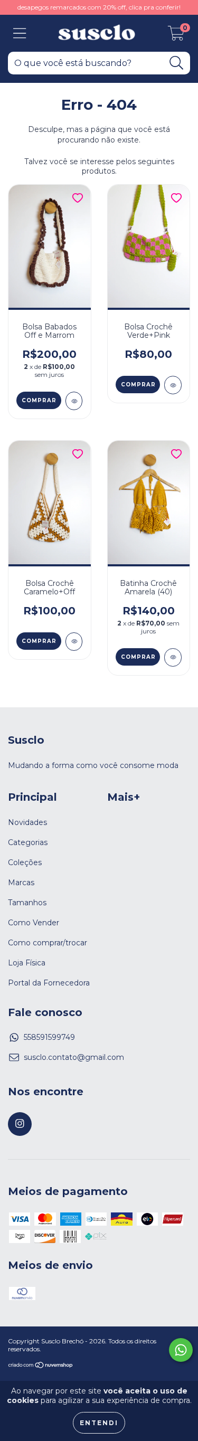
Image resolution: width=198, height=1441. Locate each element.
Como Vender (33, 922)
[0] (176, 36)
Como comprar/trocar (47, 942)
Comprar (39, 400)
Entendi (99, 1423)
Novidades (27, 822)
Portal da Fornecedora (49, 983)
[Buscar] (176, 63)
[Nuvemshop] (41, 1366)
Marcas (21, 882)
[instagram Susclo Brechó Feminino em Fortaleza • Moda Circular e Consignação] (20, 1124)
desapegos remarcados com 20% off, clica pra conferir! (99, 7)
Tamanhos (27, 902)
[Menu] (20, 33)
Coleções (25, 862)
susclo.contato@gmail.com (74, 1057)
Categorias (28, 842)
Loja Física (26, 963)
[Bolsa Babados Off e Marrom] (74, 401)
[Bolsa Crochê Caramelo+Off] (74, 641)
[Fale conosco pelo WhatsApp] (181, 1350)
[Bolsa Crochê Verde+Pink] (173, 385)
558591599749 (49, 1037)
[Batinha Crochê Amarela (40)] (173, 657)
